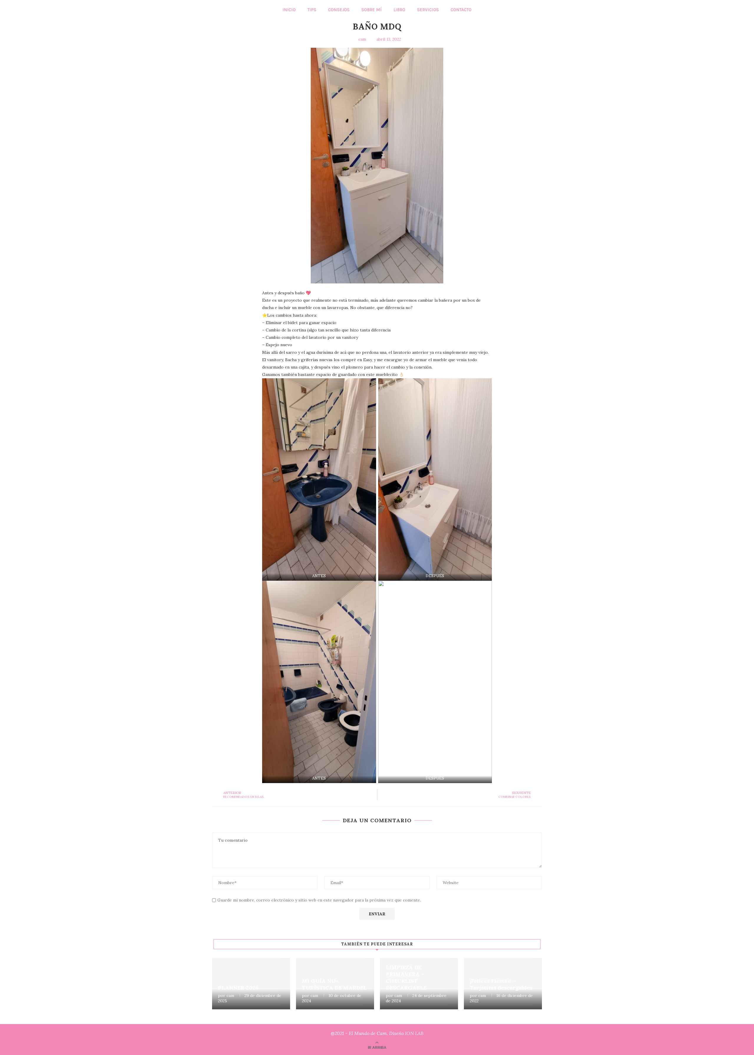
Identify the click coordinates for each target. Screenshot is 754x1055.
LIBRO (399, 9)
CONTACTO (461, 9)
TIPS (311, 9)
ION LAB (414, 1033)
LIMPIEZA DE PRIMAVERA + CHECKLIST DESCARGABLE (406, 977)
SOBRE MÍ (371, 9)
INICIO (289, 9)
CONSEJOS (339, 9)
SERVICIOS (428, 9)
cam (230, 995)
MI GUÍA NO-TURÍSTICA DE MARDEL (334, 984)
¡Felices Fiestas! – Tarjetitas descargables (501, 984)
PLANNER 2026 (238, 987)
